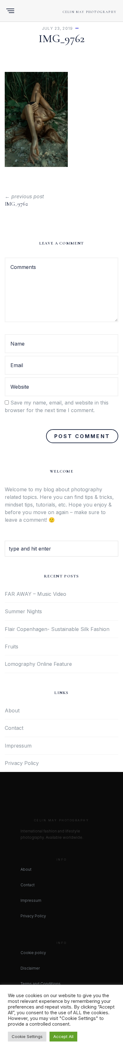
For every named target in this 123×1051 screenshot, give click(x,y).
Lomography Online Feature (38, 664)
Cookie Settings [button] (27, 1036)
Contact (14, 728)
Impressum (18, 745)
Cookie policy (33, 952)
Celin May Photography (90, 12)
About (12, 710)
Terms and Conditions (40, 983)
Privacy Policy (22, 763)
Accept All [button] (63, 1036)
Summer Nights (23, 611)
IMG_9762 (16, 203)
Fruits (11, 646)
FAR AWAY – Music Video (35, 594)
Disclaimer (30, 968)
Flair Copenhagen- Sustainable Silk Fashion (57, 629)
